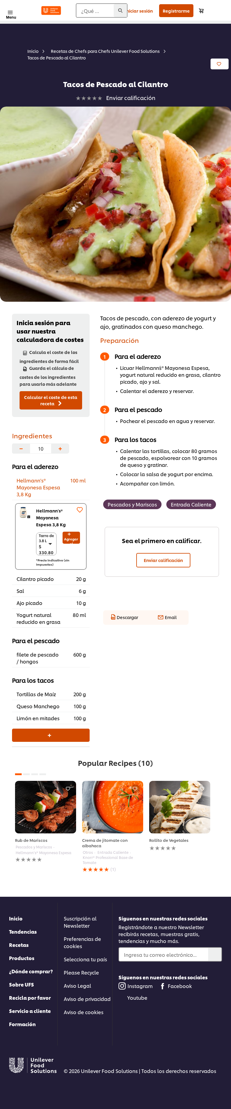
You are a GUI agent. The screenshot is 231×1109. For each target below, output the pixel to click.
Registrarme (176, 11)
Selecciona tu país (85, 959)
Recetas (19, 944)
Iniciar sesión (139, 11)
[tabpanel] (45, 822)
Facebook (180, 985)
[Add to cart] (201, 10)
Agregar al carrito (71, 540)
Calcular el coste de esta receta (50, 400)
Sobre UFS (21, 984)
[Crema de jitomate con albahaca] (112, 807)
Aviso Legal (77, 985)
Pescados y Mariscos (132, 504)
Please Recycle (81, 972)
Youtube (137, 997)
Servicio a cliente (30, 1010)
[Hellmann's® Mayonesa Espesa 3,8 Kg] (24, 512)
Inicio (16, 918)
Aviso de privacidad (87, 998)
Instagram (140, 985)
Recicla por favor (30, 997)
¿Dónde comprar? (31, 971)
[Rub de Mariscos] (45, 807)
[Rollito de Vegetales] (179, 807)
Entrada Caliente (191, 504)
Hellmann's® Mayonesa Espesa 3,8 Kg (51, 517)
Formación (22, 1023)
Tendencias (23, 931)
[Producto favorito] (79, 509)
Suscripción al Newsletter (80, 922)
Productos (21, 957)
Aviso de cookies (83, 1011)
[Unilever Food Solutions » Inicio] (51, 10)
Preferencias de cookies (82, 942)
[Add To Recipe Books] (220, 64)
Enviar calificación (163, 560)
